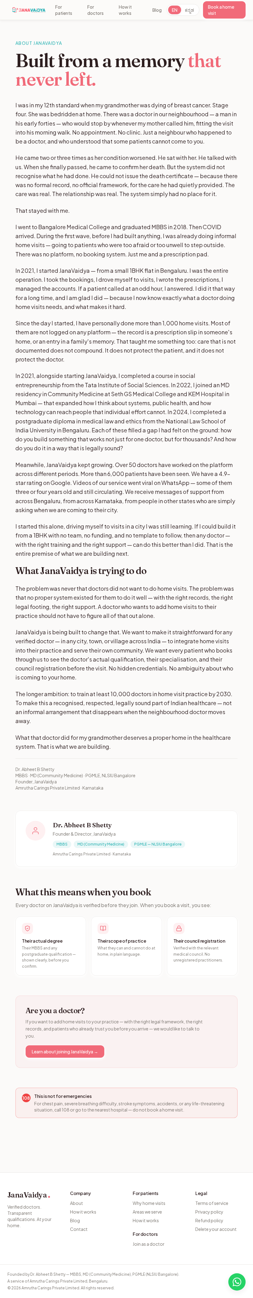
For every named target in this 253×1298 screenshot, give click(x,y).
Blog (157, 10)
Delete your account (216, 1229)
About (76, 1203)
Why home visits (149, 1203)
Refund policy (209, 1220)
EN (174, 10)
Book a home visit (221, 10)
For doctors (95, 10)
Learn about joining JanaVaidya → (65, 1051)
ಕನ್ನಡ (189, 10)
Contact (79, 1229)
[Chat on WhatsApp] (237, 1282)
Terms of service (211, 1203)
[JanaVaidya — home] (28, 10)
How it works (125, 10)
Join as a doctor (148, 1244)
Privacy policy (209, 1211)
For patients (63, 10)
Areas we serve (147, 1211)
